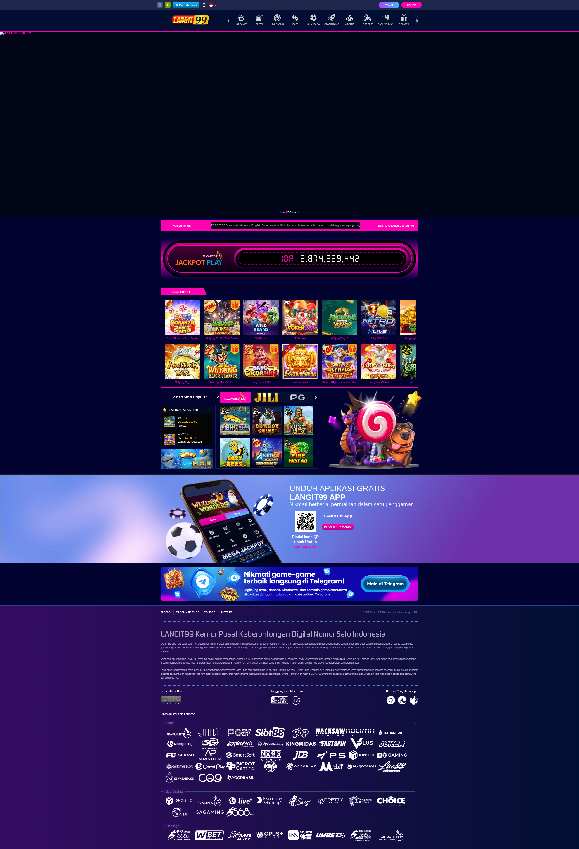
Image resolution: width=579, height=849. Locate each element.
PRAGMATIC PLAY (187, 612)
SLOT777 (226, 612)
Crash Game (331, 24)
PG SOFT (209, 612)
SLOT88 (166, 612)
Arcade (349, 24)
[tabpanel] (289, 124)
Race (295, 24)
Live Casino (277, 24)
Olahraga (313, 24)
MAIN (185, 317)
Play (214, 262)
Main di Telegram (188, 5)
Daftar (411, 5)
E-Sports (368, 24)
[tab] (235, 397)
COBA (237, 416)
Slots (259, 24)
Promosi (404, 24)
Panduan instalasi (338, 527)
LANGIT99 (166, 643)
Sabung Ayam (386, 24)
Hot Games (241, 24)
